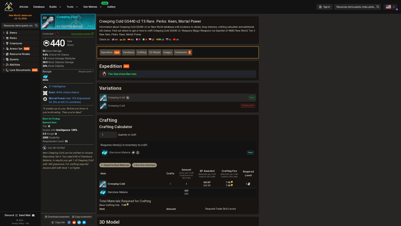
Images (167, 52)
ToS (27, 223)
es (131, 39)
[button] (20, 32)
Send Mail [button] (24, 215)
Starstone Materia (118, 192)
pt (160, 39)
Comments (182, 52)
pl (151, 39)
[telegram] (79, 222)
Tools (70, 6)
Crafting (141, 52)
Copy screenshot (83, 216)
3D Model (154, 52)
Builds (53, 6)
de (123, 39)
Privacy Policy (18, 223)
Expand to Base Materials (117, 165)
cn (176, 39)
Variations (128, 52)
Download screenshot (58, 216)
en (115, 39)
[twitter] (84, 222)
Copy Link (60, 222)
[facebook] (69, 222)
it (144, 39)
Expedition (110, 52)
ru (168, 39)
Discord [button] (9, 215)
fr (138, 39)
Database (38, 6)
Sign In (326, 7)
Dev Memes (94, 5)
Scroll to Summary (146, 165)
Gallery (111, 6)
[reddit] (74, 222)
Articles (23, 6)
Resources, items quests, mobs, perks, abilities (359, 7)
